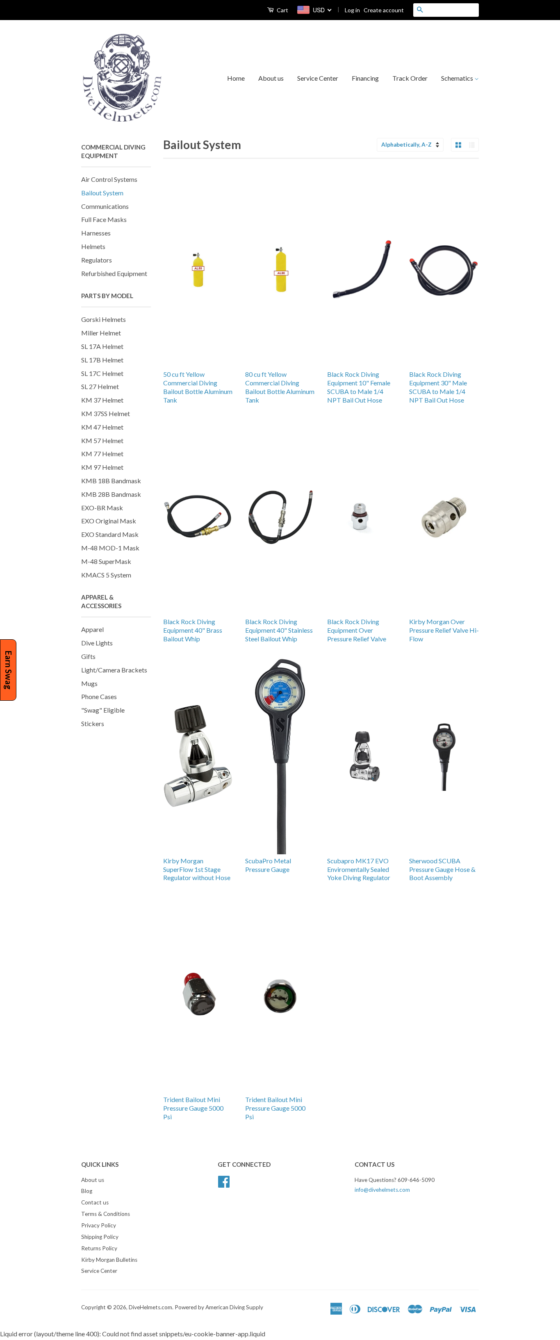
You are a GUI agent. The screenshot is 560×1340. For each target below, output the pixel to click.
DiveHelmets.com (150, 1307)
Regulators (96, 260)
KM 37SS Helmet (105, 413)
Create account (384, 10)
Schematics (457, 78)
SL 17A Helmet (102, 346)
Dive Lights (97, 643)
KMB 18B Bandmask (111, 480)
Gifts (88, 656)
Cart (281, 10)
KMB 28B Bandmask (111, 494)
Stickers (92, 723)
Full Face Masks (104, 219)
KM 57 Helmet (102, 440)
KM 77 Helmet (102, 453)
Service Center (317, 78)
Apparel (92, 629)
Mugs (89, 683)
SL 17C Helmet (102, 373)
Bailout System (102, 193)
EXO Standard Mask (110, 534)
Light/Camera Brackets (114, 670)
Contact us (95, 1202)
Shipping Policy (99, 1237)
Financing (365, 78)
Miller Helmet (101, 333)
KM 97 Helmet (102, 467)
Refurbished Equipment (114, 273)
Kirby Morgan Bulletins (109, 1259)
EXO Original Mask (108, 521)
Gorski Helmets (103, 319)
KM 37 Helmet (102, 400)
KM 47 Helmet (102, 427)
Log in (352, 10)
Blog (86, 1191)
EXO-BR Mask (102, 508)
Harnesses (96, 233)
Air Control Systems (109, 179)
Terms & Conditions (105, 1214)
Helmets (93, 246)
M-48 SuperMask (106, 561)
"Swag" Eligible (103, 710)
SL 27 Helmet (100, 386)
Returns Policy (99, 1248)
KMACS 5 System (106, 575)
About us (271, 78)
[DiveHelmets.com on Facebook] (224, 1180)
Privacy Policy (98, 1225)
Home (236, 78)
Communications (105, 206)
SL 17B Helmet (102, 360)
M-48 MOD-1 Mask (110, 548)
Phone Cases (99, 696)
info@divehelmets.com (382, 1189)
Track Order (410, 78)
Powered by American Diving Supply (219, 1307)
